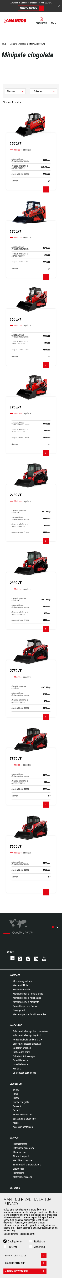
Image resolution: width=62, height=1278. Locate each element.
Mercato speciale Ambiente (26, 1002)
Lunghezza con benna (20, 174)
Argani (16, 1122)
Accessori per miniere (23, 1127)
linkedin (35, 958)
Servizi (14, 1138)
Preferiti (12, 1247)
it (53, 927)
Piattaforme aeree (21, 1052)
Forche (16, 1098)
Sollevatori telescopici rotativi (27, 1043)
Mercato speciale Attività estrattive (29, 1014)
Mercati (15, 975)
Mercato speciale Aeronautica (27, 997)
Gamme (15, 181)
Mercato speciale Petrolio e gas (28, 993)
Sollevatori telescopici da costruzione (30, 1031)
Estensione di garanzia (23, 1148)
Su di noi (15, 1188)
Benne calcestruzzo (22, 1114)
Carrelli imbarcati (21, 1060)
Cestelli (16, 1110)
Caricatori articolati (22, 1047)
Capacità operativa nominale (19, 512)
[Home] (15, 20)
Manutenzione (20, 1152)
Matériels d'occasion (22, 1177)
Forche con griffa (21, 1102)
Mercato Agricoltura (22, 981)
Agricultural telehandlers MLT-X (27, 1039)
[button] (54, 21)
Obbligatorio (15, 1241)
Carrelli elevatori (20, 1064)
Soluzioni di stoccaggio (24, 1056)
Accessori (16, 1083)
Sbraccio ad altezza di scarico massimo (20, 167)
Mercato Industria (21, 989)
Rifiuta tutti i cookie (15, 1255)
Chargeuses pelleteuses (24, 1072)
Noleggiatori (19, 1010)
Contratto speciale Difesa (25, 1006)
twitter (19, 958)
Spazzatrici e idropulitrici (24, 1118)
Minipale (17, 1068)
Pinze (15, 1093)
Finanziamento (20, 1143)
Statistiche (39, 1241)
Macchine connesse (22, 1160)
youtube (42, 958)
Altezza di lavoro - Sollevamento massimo (20, 160)
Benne (16, 1089)
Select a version (28, 8)
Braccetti (17, 1106)
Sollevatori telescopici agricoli (27, 1035)
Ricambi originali (21, 1156)
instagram (26, 958)
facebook (11, 958)
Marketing (39, 1247)
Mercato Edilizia (20, 985)
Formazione (18, 1172)
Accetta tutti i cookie (16, 1271)
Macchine (16, 1025)
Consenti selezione (15, 1263)
